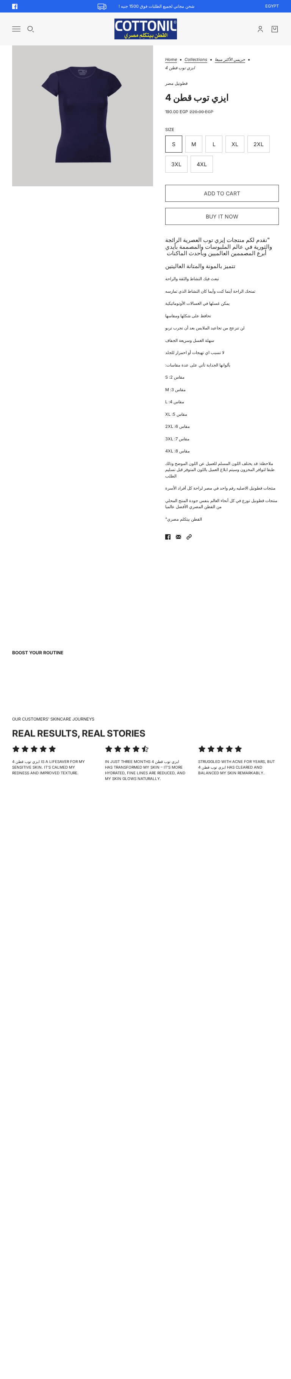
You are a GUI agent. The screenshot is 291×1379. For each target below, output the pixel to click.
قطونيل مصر (176, 83)
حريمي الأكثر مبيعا (230, 60)
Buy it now (222, 216)
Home (171, 60)
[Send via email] (178, 537)
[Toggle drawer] (16, 29)
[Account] (260, 29)
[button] (189, 537)
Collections (196, 60)
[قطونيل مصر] (145, 29)
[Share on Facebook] (168, 537)
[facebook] (15, 6)
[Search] (31, 29)
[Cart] (275, 29)
